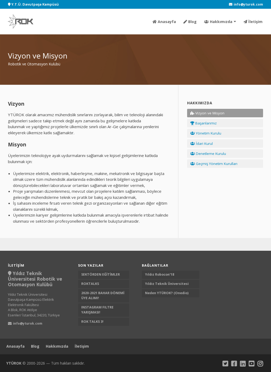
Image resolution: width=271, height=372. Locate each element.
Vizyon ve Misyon (209, 113)
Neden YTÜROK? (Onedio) (167, 293)
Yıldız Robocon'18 (160, 274)
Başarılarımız (205, 123)
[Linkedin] (243, 363)
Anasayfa (166, 21)
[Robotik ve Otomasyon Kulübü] (20, 21)
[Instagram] (260, 363)
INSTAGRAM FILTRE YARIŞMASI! (97, 310)
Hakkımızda (220, 21)
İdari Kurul (204, 143)
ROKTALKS (90, 283)
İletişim (255, 21)
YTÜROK (13, 363)
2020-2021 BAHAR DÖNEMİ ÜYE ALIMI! (102, 295)
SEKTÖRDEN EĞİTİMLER (100, 274)
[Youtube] (251, 363)
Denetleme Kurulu (210, 153)
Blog (192, 21)
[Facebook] (234, 363)
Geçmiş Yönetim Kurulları (216, 163)
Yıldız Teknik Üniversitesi (167, 283)
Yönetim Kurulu (208, 133)
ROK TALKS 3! (92, 321)
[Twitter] (225, 363)
